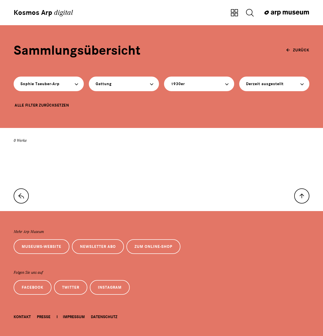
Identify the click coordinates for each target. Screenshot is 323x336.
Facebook (32, 287)
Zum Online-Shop (153, 246)
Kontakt (22, 317)
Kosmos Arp (43, 12)
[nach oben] (301, 196)
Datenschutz (104, 317)
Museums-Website (41, 246)
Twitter (70, 287)
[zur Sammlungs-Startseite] (21, 196)
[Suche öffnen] (250, 13)
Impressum (74, 317)
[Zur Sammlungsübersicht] (234, 13)
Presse (43, 317)
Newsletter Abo (98, 246)
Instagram (110, 287)
